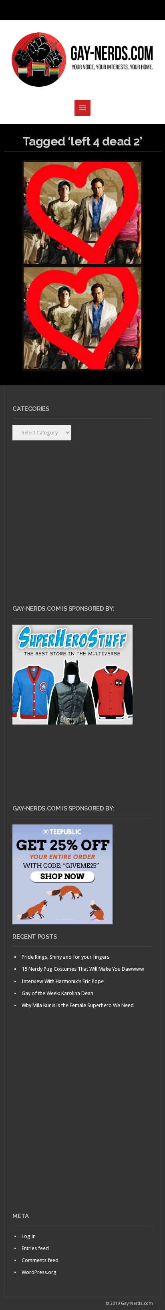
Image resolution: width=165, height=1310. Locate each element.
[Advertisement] (82, 1124)
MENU (82, 10)
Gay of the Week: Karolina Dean (57, 993)
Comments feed (40, 1260)
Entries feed (35, 1248)
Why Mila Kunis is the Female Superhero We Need (78, 1005)
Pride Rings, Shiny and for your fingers (65, 957)
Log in (29, 1236)
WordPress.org (39, 1272)
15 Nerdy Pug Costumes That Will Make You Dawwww (83, 969)
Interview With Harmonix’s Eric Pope (63, 981)
